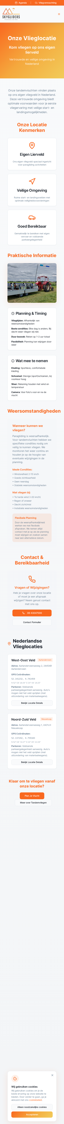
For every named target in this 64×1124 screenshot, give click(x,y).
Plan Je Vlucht (32, 795)
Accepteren (32, 1114)
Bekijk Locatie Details (32, 703)
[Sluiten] (52, 1075)
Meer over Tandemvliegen (33, 802)
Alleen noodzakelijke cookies (32, 1107)
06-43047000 (34, 613)
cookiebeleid (35, 1100)
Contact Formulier (32, 622)
